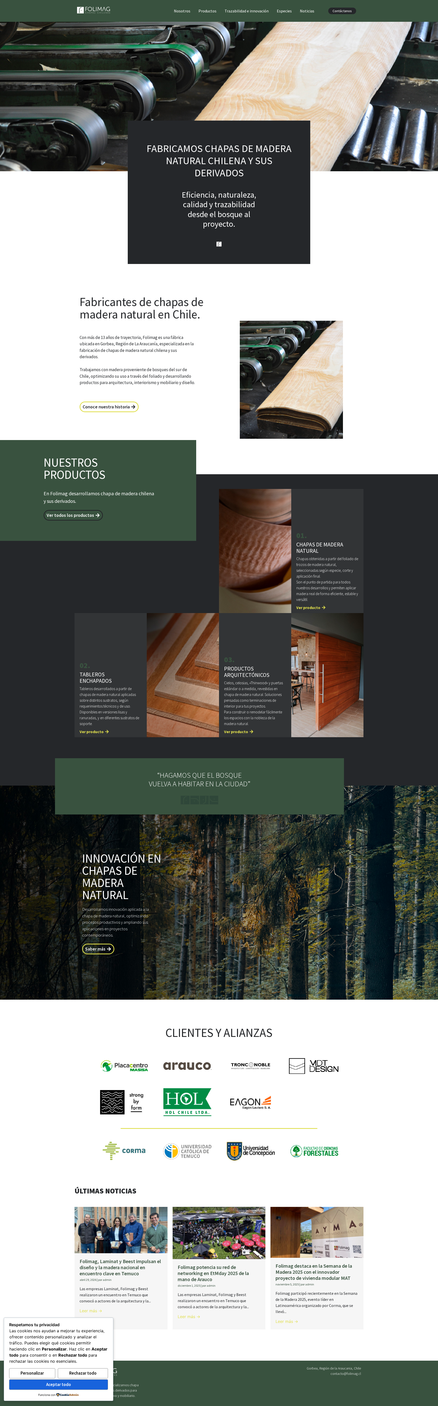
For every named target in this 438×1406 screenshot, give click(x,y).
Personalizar (32, 1373)
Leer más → (91, 1310)
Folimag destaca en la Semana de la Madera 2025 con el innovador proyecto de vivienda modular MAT (314, 1272)
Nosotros (182, 10)
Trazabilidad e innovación (247, 10)
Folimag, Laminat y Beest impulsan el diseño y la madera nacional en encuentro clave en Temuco (120, 1267)
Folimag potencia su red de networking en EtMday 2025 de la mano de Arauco (213, 1273)
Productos (207, 10)
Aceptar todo (58, 1384)
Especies (284, 10)
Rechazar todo (83, 1373)
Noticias (307, 10)
